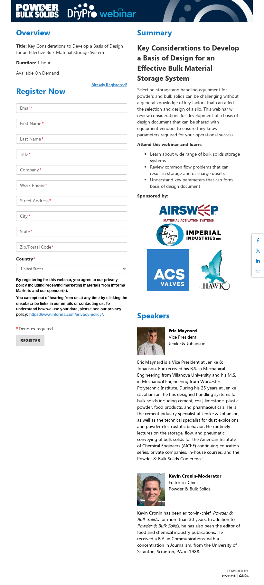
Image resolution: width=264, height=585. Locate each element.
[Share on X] (257, 250)
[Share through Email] (257, 270)
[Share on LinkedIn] (257, 261)
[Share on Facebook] (257, 240)
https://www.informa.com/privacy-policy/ (66, 314)
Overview (33, 32)
